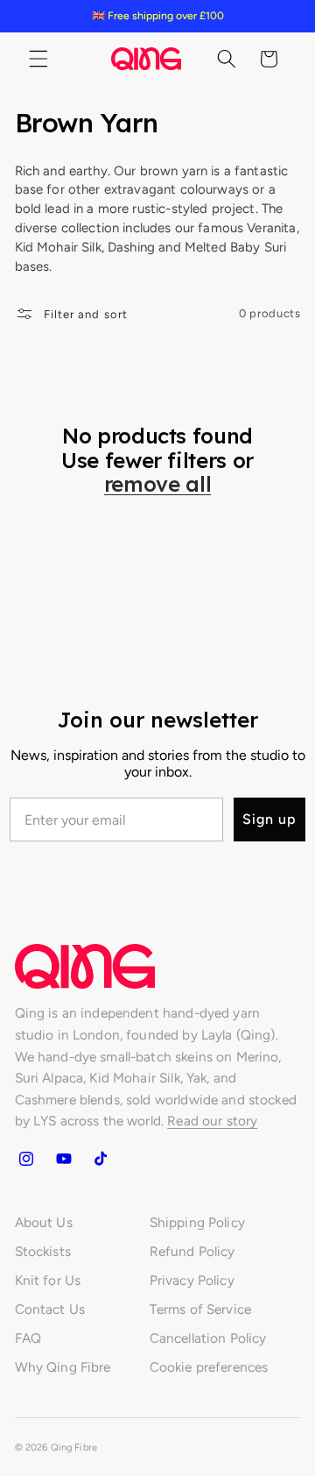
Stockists (43, 1251)
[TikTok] (100, 1158)
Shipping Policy (197, 1222)
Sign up (269, 819)
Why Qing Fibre (63, 1367)
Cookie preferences (209, 1367)
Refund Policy (192, 1251)
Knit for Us (48, 1280)
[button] (39, 59)
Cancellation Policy (208, 1338)
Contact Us (50, 1309)
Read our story (212, 1120)
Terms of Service (200, 1309)
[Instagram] (26, 1158)
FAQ (28, 1338)
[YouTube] (63, 1158)
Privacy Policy (192, 1280)
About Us (44, 1222)
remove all (157, 484)
